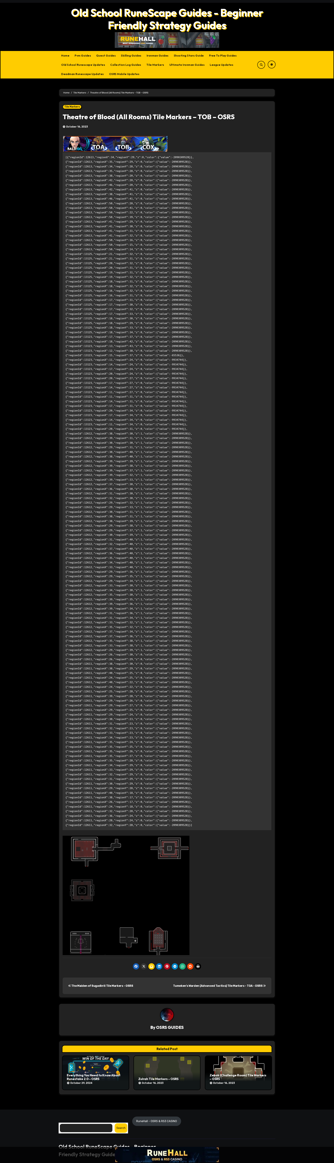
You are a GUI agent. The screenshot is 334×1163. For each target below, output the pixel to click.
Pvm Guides (83, 55)
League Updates (221, 64)
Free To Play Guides (223, 55)
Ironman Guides (158, 55)
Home (65, 55)
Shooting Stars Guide (189, 55)
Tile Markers (155, 64)
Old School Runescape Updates (83, 64)
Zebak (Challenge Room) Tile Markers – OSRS (238, 1077)
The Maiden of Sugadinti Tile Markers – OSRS (102, 985)
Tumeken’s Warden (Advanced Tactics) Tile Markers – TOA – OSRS (218, 985)
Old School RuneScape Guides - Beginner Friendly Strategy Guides (167, 19)
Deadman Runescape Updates (82, 74)
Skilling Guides (131, 55)
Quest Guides (106, 55)
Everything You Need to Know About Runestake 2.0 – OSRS (93, 1077)
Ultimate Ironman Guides (187, 64)
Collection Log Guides (125, 64)
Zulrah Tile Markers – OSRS (158, 1079)
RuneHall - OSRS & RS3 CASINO (156, 1121)
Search (121, 1127)
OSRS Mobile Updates (124, 74)
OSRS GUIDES (170, 1027)
